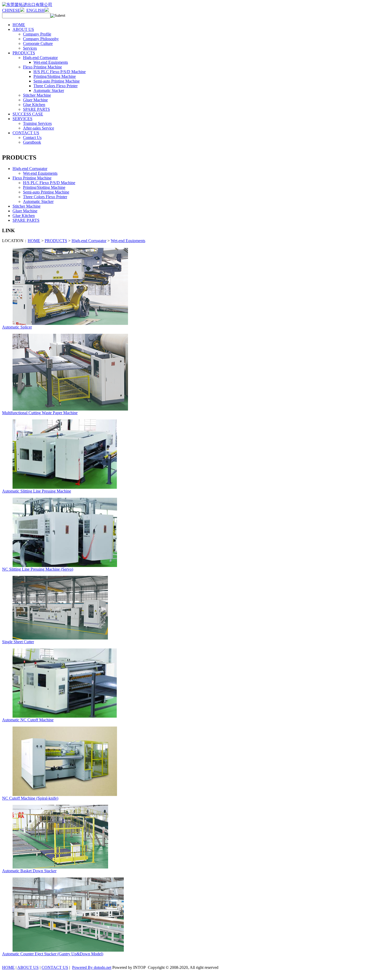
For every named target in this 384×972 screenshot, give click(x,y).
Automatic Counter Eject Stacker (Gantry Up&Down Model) (52, 954)
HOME (34, 240)
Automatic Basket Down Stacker (29, 871)
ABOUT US (28, 967)
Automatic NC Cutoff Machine (28, 720)
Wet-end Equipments (128, 240)
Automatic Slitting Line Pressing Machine (36, 491)
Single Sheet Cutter (18, 642)
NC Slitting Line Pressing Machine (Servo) (37, 569)
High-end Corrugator (89, 240)
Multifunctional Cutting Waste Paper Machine (40, 413)
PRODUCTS (56, 240)
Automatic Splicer (17, 327)
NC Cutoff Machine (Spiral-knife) (30, 798)
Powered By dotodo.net (91, 967)
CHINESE (11, 10)
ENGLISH (35, 10)
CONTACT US (55, 967)
